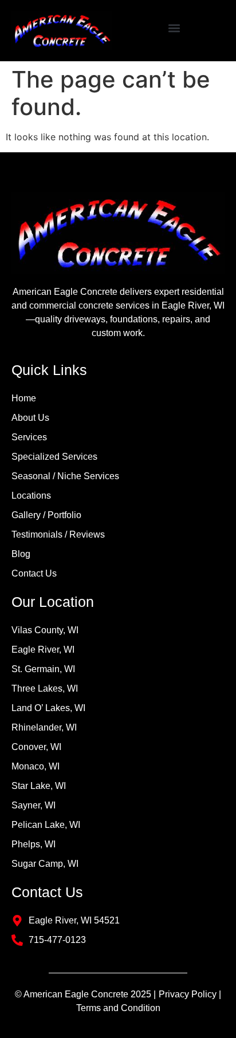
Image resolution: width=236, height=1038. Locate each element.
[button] (174, 27)
